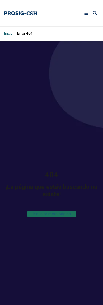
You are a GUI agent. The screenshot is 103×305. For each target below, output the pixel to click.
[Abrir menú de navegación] (86, 13)
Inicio (8, 33)
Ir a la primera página (51, 213)
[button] (95, 13)
